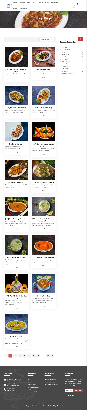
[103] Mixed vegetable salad (16, 108)
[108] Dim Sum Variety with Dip (43, 182)
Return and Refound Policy (33, 388)
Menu (47, 2)
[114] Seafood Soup (43, 296)
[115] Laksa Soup (16, 336)
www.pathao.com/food (51, 384)
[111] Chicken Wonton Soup (16, 257)
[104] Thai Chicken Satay (43, 108)
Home (15, 2)
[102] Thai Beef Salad (43, 69)
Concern (40, 2)
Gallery (15, 8)
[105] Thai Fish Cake (16, 144)
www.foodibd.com (50, 382)
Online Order (31, 2)
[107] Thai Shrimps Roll (16, 182)
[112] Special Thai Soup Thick (43, 257)
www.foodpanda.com (51, 379)
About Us (22, 2)
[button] (72, 4)
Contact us (23, 8)
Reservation (55, 2)
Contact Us (31, 382)
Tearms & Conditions (34, 392)
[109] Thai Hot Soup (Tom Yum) (16, 219)
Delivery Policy (32, 384)
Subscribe (78, 390)
